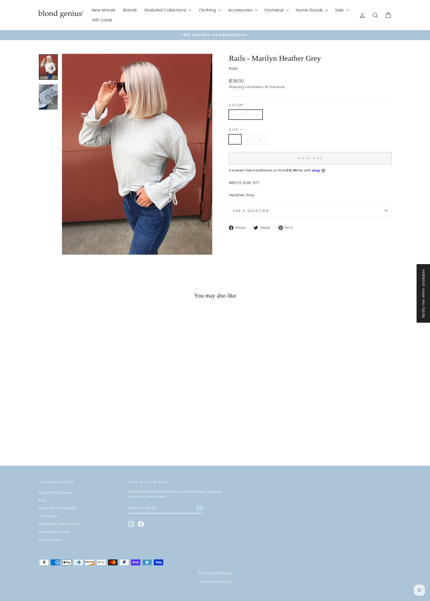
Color (236, 105)
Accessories (241, 10)
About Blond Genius (55, 492)
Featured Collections (166, 10)
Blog (42, 500)
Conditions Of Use (53, 532)
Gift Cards (102, 20)
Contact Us (47, 516)
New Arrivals (104, 10)
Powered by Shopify (215, 582)
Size (236, 130)
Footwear (275, 10)
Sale (340, 10)
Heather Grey (246, 114)
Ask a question (251, 211)
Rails (233, 68)
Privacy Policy (49, 539)
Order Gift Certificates (57, 508)
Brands (130, 10)
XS (235, 139)
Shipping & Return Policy (59, 524)
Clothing (208, 10)
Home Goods (310, 10)
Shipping (236, 87)
